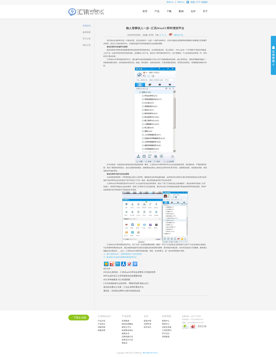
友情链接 (165, 336)
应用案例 (125, 321)
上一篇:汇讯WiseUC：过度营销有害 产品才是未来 (122, 254)
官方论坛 (165, 333)
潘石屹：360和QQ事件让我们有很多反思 (121, 291)
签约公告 (87, 45)
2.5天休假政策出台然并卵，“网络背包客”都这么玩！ (126, 283)
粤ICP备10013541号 (150, 353)
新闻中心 (170, 2)
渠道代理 (147, 321)
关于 (205, 11)
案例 (181, 11)
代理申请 (147, 324)
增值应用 (101, 330)
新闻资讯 (87, 26)
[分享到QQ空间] (106, 263)
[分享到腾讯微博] (117, 263)
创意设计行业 (127, 340)
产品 (157, 11)
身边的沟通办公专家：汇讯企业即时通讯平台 (123, 287)
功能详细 (101, 327)
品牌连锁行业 (127, 336)
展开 (273, 57)
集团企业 (125, 333)
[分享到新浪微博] (111, 263)
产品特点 (101, 324)
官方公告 (87, 38)
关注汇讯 (202, 326)
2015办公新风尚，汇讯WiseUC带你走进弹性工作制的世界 (129, 272)
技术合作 (147, 327)
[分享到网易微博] (129, 263)
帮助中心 (181, 2)
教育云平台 (126, 327)
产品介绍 (101, 321)
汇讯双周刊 (166, 330)
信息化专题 (166, 327)
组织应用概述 (127, 324)
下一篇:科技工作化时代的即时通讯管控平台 (120, 257)
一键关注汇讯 (178, 35)
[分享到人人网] (123, 263)
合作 (193, 11)
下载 (169, 11)
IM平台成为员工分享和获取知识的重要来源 (122, 276)
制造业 (124, 343)
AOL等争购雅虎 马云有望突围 (116, 279)
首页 (144, 11)
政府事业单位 (127, 330)
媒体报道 (87, 32)
